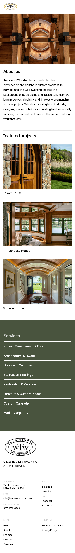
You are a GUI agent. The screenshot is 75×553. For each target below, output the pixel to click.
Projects (7, 534)
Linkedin (46, 491)
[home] (10, 7)
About (6, 530)
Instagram (47, 486)
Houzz (45, 496)
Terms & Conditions (52, 525)
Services (12, 335)
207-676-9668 (11, 508)
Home (6, 525)
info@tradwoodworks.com (17, 498)
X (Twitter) (47, 505)
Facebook (47, 500)
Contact (7, 539)
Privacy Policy (49, 530)
